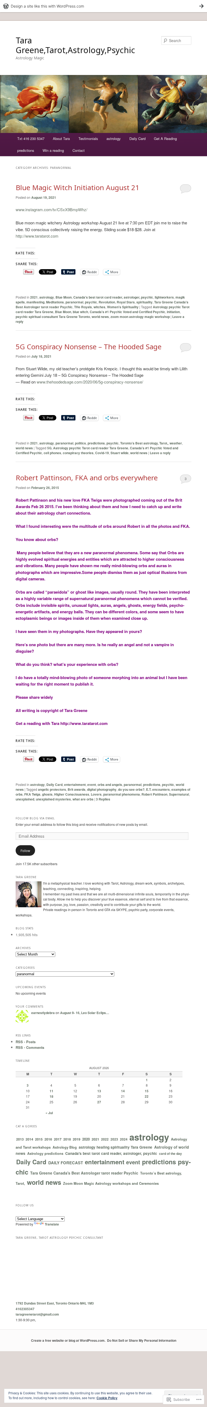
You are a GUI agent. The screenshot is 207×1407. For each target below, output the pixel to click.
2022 (105, 1139)
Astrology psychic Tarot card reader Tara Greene (90, 448)
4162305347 (25, 1308)
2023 (114, 1139)
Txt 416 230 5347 (30, 138)
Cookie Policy (107, 1397)
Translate (52, 1224)
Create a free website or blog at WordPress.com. (68, 1340)
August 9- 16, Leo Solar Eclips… (84, 1012)
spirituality (144, 302)
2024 (123, 1139)
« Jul (49, 1112)
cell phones (52, 452)
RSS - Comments (30, 1047)
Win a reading (53, 150)
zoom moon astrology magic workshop (140, 316)
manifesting (35, 302)
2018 (67, 1139)
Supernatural (179, 794)
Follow (25, 850)
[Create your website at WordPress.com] (103, 6)
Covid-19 (102, 452)
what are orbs (83, 799)
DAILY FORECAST (65, 1163)
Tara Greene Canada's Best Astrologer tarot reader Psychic (84, 1173)
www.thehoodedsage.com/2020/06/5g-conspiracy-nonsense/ (90, 382)
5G (49, 448)
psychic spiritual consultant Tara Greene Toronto (53, 316)
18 (51, 1096)
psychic (91, 302)
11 (51, 1090)
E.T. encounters (158, 789)
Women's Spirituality (123, 306)
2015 (39, 1139)
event (91, 784)
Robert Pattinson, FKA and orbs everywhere (87, 477)
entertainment (75, 784)
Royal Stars (126, 302)
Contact (79, 150)
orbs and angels (110, 784)
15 (147, 1090)
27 (99, 1102)
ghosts (47, 794)
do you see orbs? (131, 789)
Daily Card (137, 138)
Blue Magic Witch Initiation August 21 (77, 187)
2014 (29, 1139)
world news (100, 316)
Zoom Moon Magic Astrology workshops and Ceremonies (111, 1183)
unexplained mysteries (53, 799)
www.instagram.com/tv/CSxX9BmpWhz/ (51, 209)
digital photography (101, 789)
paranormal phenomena (121, 794)
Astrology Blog (65, 1147)
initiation (173, 311)
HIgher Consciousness (71, 794)
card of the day (170, 1153)
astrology (113, 138)
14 (123, 1090)
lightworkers (164, 297)
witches (99, 306)
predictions (25, 150)
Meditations (55, 302)
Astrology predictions (45, 1153)
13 (99, 1090)
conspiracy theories (78, 452)
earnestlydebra (43, 1012)
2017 (57, 1139)
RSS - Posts (26, 1041)
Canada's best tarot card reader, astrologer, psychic (113, 297)
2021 (34, 297)
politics (80, 443)
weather (176, 443)
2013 (20, 1139)
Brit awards (76, 789)
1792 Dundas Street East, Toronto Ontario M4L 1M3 (55, 1303)
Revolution (107, 302)
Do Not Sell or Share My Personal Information (141, 1340)
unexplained (25, 799)
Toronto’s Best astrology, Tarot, (144, 443)
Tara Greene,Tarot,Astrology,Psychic (75, 45)
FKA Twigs (32, 794)
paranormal (74, 302)
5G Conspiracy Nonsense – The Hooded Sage (88, 346)
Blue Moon (64, 297)
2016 (48, 1139)
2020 (86, 1139)
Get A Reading (165, 138)
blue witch (80, 311)
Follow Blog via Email (35, 818)
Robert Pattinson (154, 794)
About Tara (61, 138)
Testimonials (88, 138)
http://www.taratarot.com (37, 236)
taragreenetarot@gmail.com (37, 1314)
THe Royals (83, 306)
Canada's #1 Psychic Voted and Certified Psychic (127, 311)
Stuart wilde (120, 452)
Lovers (96, 794)
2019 (76, 1139)
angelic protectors (52, 789)
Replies (103, 799)
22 (147, 1096)
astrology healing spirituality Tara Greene (115, 1147)
